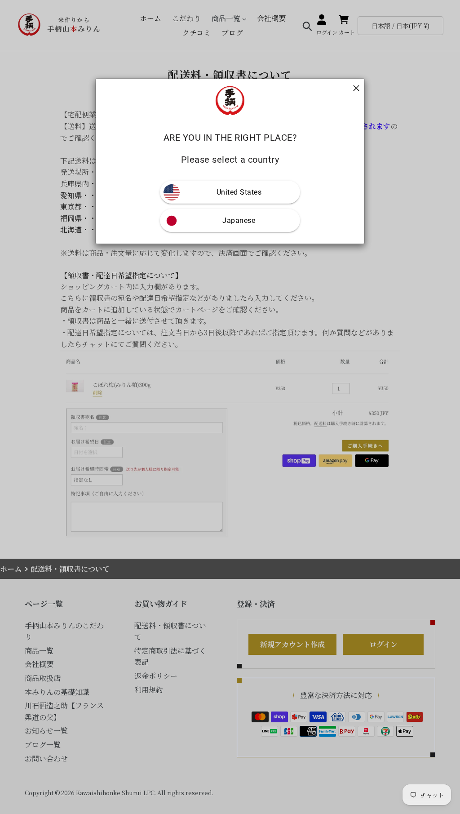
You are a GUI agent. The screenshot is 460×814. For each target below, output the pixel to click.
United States (239, 192)
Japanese (238, 220)
